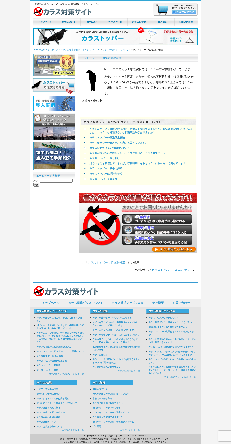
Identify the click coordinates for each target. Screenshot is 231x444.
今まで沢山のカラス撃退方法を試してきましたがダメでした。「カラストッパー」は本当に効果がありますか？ (172, 370)
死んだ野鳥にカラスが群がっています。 (112, 394)
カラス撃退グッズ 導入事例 (50, 356)
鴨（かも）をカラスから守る (107, 407)
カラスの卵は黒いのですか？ (107, 367)
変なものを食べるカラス (48, 394)
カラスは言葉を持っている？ (51, 426)
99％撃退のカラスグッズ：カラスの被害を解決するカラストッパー (67, 49)
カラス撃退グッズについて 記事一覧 (66, 374)
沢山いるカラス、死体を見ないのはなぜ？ (57, 403)
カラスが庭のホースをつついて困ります (112, 317)
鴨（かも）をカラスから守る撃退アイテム (113, 422)
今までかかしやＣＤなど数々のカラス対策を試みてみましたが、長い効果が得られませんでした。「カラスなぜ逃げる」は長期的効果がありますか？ (141, 130)
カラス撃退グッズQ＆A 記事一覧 (180, 377)
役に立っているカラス (47, 389)
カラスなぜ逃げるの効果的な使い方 (110, 147)
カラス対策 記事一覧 (130, 430)
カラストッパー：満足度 (103, 178)
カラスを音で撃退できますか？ (108, 417)
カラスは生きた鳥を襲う (48, 407)
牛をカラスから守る (102, 398)
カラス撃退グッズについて (115, 49)
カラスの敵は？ (100, 354)
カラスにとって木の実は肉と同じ (53, 398)
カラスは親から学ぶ (46, 422)
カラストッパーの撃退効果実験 (107, 137)
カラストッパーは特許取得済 (106, 173)
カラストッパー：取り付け (105, 158)
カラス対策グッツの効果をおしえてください (170, 322)
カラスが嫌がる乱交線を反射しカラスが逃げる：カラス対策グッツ (127, 153)
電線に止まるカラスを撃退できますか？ (168, 327)
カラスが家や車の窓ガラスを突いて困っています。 (119, 142)
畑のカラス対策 (100, 389)
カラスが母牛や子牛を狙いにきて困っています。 (116, 334)
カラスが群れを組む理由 (48, 417)
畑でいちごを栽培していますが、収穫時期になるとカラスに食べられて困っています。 (139, 163)
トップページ (51, 302)
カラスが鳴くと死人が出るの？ (52, 412)
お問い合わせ (181, 302)
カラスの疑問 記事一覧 (129, 370)
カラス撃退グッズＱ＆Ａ (127, 302)
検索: (36, 180)
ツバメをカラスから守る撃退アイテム (111, 412)
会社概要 (158, 302)
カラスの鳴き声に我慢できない (108, 403)
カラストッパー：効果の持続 (106, 168)
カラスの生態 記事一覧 (73, 430)
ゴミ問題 (97, 426)
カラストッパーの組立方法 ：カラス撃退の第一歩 (61, 351)
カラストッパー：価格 (47, 370)
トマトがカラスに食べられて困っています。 (114, 330)
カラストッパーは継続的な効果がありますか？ (171, 347)
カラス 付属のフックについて (164, 317)
